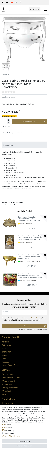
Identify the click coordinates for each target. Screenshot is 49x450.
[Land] (12, 2)
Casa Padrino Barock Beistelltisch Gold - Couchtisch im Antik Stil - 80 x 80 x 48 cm (30, 256)
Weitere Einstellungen (11, 436)
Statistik (8, 427)
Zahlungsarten (8, 374)
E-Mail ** (6, 311)
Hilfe (4, 394)
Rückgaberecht (8, 384)
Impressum (6, 352)
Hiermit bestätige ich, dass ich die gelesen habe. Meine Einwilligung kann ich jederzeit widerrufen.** (25, 319)
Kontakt (5, 342)
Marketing (9, 430)
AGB (4, 348)
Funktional (9, 433)
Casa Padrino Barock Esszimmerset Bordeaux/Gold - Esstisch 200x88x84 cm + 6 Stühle (30, 275)
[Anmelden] (3, 2)
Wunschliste (8, 127)
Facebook (9, 403)
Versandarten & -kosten (12, 377)
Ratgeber (6, 362)
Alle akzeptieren (24, 441)
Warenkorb (6, 391)
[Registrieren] (7, 2)
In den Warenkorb (28, 121)
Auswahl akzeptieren (24, 446)
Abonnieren (23, 326)
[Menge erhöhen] (8, 120)
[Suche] (16, 2)
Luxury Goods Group (10, 365)
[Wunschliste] (20, 2)
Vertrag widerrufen (10, 388)
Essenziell (9, 424)
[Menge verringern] (8, 122)
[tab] (24, 145)
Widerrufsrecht (8, 381)
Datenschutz (7, 345)
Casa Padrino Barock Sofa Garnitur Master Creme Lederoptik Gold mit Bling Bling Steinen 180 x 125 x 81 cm (29, 218)
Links (4, 358)
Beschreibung (8, 145)
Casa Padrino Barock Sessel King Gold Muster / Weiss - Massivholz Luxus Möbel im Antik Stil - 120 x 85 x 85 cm (30, 237)
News (4, 355)
